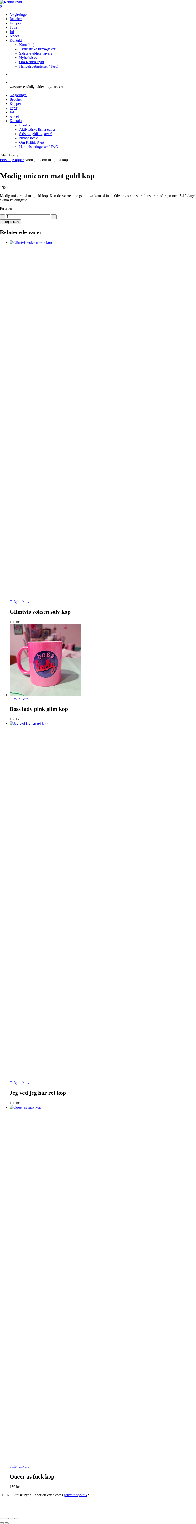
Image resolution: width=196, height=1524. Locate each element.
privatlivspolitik (75, 1495)
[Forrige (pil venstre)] (2, 1523)
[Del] (11, 1518)
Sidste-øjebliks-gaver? (35, 134)
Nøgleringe (18, 95)
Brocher (16, 99)
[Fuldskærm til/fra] (7, 1518)
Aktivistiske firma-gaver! (38, 129)
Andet (14, 116)
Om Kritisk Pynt (31, 142)
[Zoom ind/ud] (2, 1518)
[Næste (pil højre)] (7, 1523)
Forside (5, 160)
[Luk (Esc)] (16, 1518)
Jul (12, 112)
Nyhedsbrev (28, 138)
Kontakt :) (26, 125)
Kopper (15, 104)
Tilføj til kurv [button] (19, 602)
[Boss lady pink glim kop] (45, 695)
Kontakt (16, 121)
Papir (13, 108)
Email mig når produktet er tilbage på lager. (69, 1513)
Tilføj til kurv (10, 222)
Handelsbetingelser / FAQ (38, 147)
